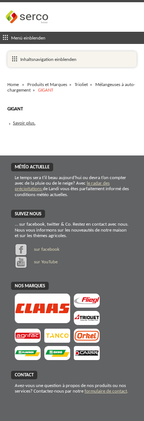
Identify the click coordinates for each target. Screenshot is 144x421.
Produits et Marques (47, 84)
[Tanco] (57, 340)
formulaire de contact (106, 391)
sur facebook (46, 249)
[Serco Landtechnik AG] (27, 29)
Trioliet (81, 84)
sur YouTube (45, 262)
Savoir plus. (24, 123)
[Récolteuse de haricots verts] (57, 357)
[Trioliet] (87, 322)
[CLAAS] (42, 320)
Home (13, 84)
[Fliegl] (87, 305)
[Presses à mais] (87, 340)
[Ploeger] (28, 357)
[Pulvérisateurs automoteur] (28, 340)
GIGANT (45, 90)
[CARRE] (87, 357)
